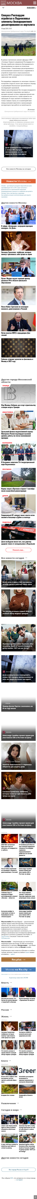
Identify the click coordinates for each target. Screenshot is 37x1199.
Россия (5, 1010)
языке (27, 952)
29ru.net (3, 880)
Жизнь (5, 1016)
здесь (12, 954)
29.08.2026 (31, 7)
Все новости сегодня (12, 558)
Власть (5, 982)
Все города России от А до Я (18, 1170)
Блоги (4, 1061)
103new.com (5, 938)
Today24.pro (4, 1113)
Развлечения (8, 1103)
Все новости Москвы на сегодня (18, 169)
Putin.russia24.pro (6, 986)
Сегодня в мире (10, 1110)
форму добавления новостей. (18, 120)
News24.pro (4, 1064)
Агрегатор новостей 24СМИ (18, 978)
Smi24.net (4, 832)
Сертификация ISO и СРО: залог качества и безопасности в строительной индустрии (14, 188)
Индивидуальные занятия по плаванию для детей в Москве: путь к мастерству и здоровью (17, 192)
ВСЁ (11, 1178)
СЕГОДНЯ (19, 1180)
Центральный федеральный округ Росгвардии (16, 31)
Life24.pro (4, 1020)
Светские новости (4, 974)
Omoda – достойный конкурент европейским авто (16, 186)
